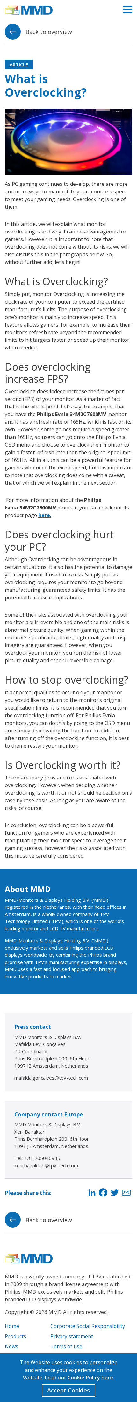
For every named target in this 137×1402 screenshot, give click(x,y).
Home (12, 1326)
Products (15, 1336)
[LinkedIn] (92, 1192)
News (11, 1346)
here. (44, 515)
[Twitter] (114, 1192)
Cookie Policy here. (91, 1377)
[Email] (126, 1193)
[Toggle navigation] (127, 9)
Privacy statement (71, 1336)
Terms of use (66, 1346)
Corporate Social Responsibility (87, 1326)
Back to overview (48, 32)
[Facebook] (103, 1192)
